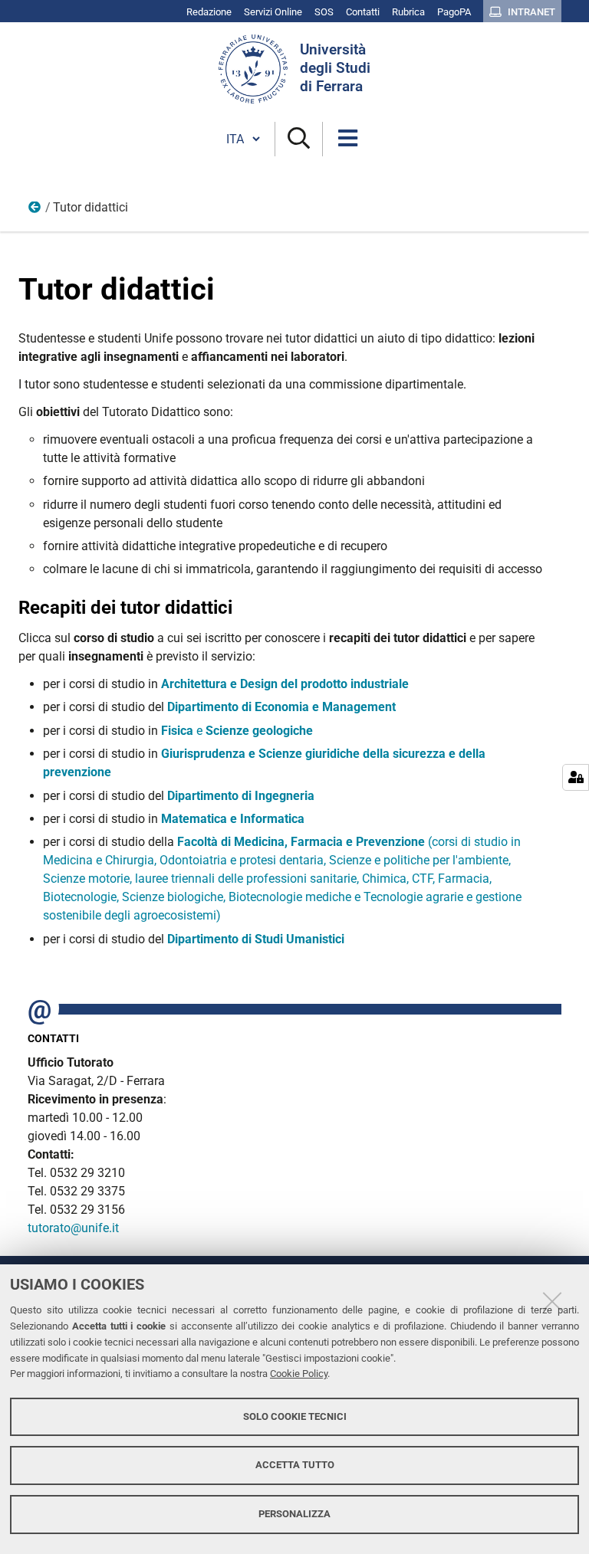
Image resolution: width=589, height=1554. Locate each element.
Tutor (35, 211)
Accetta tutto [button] (294, 1464)
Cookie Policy (298, 1373)
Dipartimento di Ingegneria (240, 795)
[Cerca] (298, 139)
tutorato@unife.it (73, 1228)
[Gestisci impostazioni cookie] (575, 777)
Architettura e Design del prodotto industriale (285, 684)
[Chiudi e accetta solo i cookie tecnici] (552, 1301)
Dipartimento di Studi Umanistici (255, 939)
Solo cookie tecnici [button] (295, 1416)
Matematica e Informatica (232, 818)
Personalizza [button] (294, 1514)
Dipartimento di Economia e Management (281, 707)
